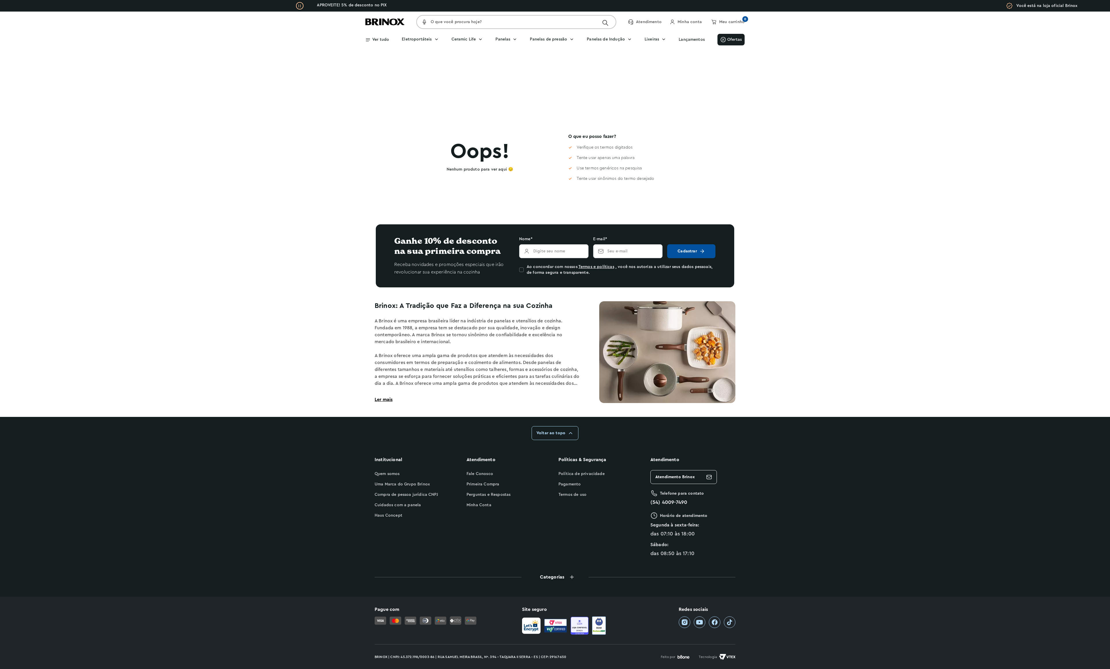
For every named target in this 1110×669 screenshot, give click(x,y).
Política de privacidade (581, 474)
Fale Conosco (480, 474)
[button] (555, 577)
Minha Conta (479, 505)
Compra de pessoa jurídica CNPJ (406, 495)
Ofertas (734, 40)
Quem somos (387, 474)
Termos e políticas (596, 267)
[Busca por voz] (424, 22)
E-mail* (600, 239)
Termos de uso (572, 495)
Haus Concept (388, 515)
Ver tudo (380, 40)
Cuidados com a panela (398, 505)
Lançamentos (692, 40)
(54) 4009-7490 (668, 502)
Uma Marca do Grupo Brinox (402, 484)
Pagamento (569, 484)
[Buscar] (605, 23)
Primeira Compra (483, 484)
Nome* (525, 239)
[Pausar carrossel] (299, 6)
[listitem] (684, 622)
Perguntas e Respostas (488, 495)
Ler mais (384, 399)
